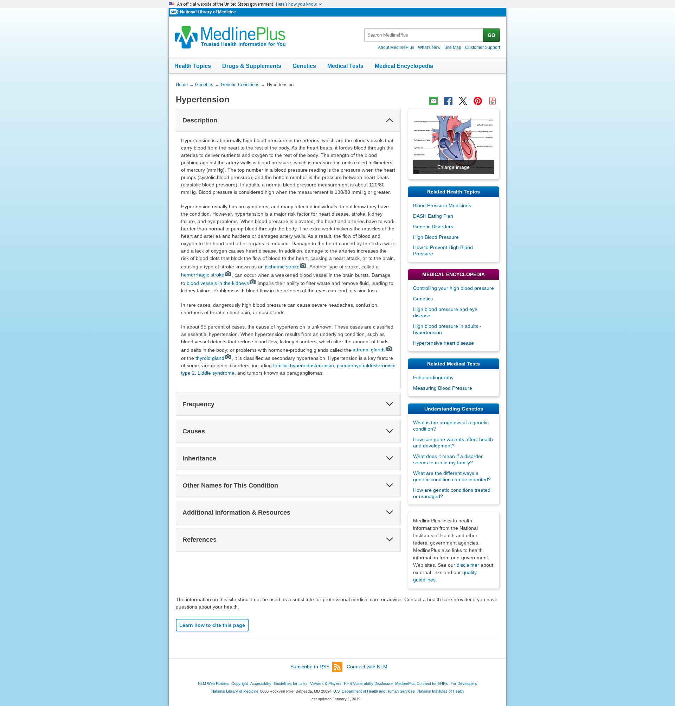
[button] (389, 120)
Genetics (304, 66)
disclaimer (468, 565)
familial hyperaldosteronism (303, 365)
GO (491, 35)
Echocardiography (433, 377)
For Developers (463, 683)
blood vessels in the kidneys (218, 283)
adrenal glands (369, 349)
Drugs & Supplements (251, 66)
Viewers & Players (325, 683)
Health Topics (192, 66)
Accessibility (260, 683)
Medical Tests (345, 66)
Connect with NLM (367, 666)
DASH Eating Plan (433, 216)
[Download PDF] (492, 101)
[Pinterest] (477, 101)
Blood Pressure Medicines (442, 205)
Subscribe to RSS (309, 666)
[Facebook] (448, 101)
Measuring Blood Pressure (442, 388)
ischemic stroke (282, 266)
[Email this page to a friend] (433, 101)
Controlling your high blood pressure (453, 288)
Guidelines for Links (291, 683)
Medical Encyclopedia (404, 66)
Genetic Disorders (433, 226)
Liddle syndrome (216, 373)
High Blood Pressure (436, 237)
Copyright (239, 683)
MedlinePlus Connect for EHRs (421, 683)
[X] (463, 101)
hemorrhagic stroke (202, 275)
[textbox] (424, 35)
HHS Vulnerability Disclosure (368, 683)
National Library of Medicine (208, 11)
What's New (429, 47)
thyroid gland (209, 358)
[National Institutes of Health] (175, 12)
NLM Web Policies (213, 683)
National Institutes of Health (440, 691)
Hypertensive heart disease (443, 343)
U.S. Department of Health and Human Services (374, 691)
